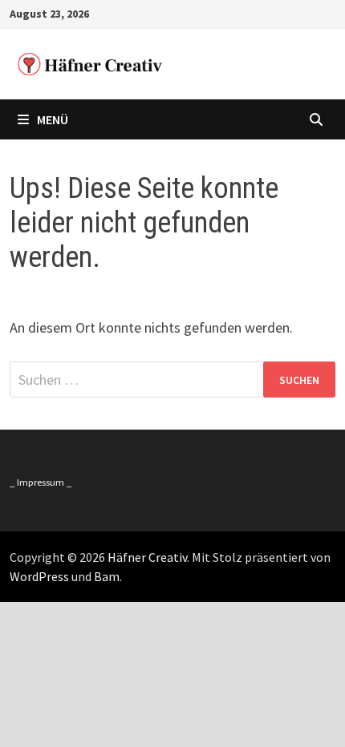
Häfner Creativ (147, 557)
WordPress (39, 576)
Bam (107, 576)
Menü (52, 119)
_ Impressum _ (40, 482)
